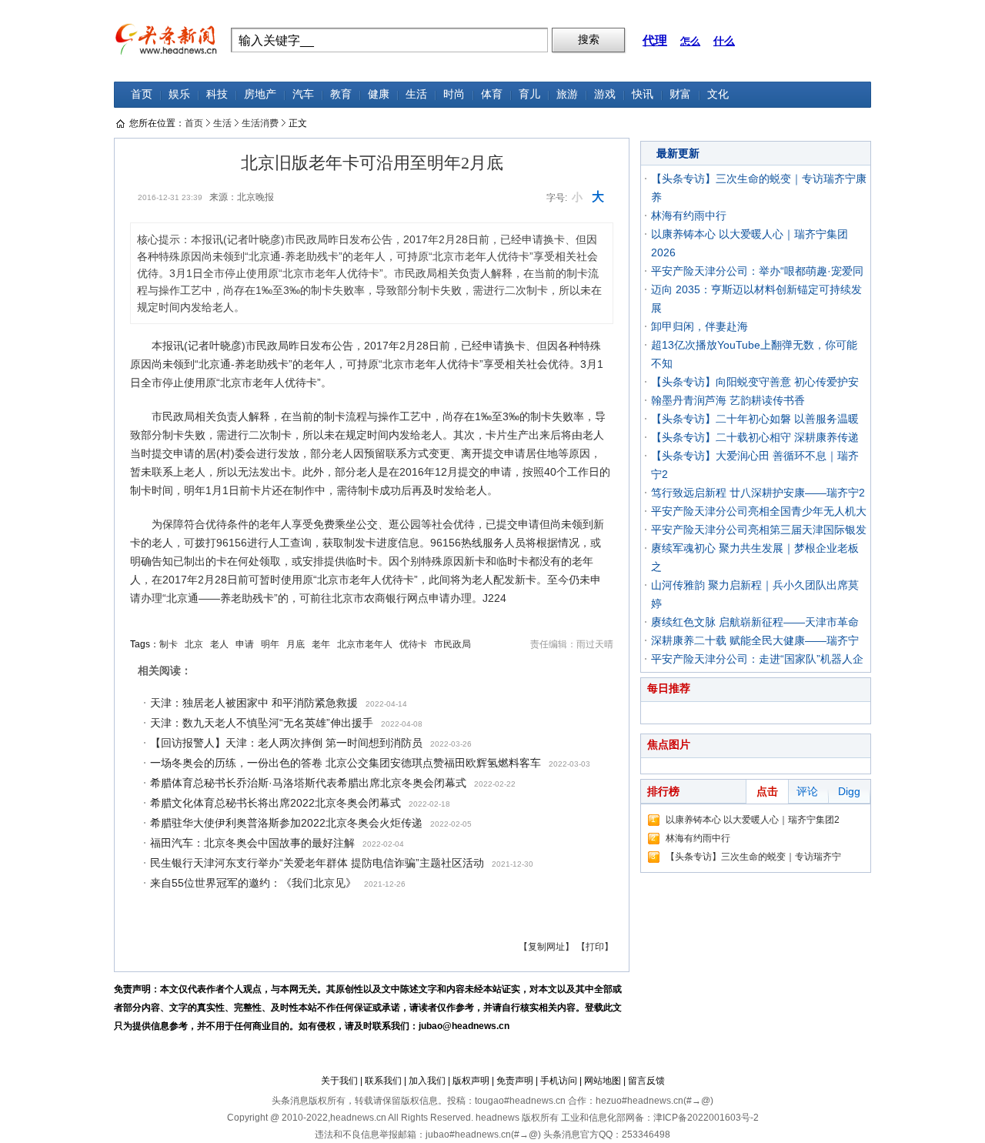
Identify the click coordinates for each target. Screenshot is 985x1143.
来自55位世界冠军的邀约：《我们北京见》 (253, 883)
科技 (217, 94)
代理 (655, 40)
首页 (141, 94)
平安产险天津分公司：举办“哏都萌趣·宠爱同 (757, 271)
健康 (378, 94)
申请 (244, 644)
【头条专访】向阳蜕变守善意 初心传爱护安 (755, 382)
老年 (321, 644)
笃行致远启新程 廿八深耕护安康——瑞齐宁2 (758, 492)
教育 (341, 94)
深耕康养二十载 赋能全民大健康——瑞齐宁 (755, 640)
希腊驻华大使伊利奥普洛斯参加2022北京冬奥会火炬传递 (286, 823)
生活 (416, 94)
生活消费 (260, 123)
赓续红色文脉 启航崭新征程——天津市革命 (755, 622)
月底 (295, 644)
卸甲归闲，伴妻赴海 (699, 326)
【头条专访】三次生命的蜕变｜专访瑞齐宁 (753, 856)
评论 (807, 791)
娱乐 (179, 94)
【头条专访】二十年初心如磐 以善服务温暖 (755, 419)
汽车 (303, 94)
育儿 (529, 94)
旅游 (567, 94)
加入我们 (427, 1080)
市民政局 (452, 644)
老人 (219, 644)
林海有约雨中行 (688, 215)
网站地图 (602, 1080)
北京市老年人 (364, 644)
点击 (767, 791)
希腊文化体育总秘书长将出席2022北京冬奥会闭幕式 (275, 803)
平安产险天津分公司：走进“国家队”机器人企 (757, 659)
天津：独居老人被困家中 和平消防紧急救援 (254, 703)
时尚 (454, 94)
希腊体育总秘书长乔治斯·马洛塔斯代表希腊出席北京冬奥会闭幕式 (308, 783)
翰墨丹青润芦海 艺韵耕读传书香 (728, 400)
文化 (718, 94)
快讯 (642, 94)
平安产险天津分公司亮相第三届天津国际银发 (758, 529)
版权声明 (470, 1080)
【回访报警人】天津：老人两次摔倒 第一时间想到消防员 (286, 743)
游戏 (605, 94)
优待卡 (413, 644)
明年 (270, 644)
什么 (724, 41)
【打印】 (594, 946)
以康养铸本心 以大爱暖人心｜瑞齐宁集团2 (753, 819)
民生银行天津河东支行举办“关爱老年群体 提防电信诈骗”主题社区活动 (317, 863)
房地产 (260, 94)
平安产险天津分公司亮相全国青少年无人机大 (758, 511)
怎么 (690, 41)
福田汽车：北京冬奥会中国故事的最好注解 (252, 843)
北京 (194, 644)
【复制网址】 (546, 946)
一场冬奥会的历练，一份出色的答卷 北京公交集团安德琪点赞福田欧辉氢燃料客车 (345, 763)
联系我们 (383, 1080)
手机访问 (558, 1080)
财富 (680, 94)
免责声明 (514, 1080)
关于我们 (339, 1080)
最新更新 (678, 153)
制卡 (168, 644)
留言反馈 (646, 1080)
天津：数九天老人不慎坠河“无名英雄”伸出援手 (261, 723)
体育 (492, 94)
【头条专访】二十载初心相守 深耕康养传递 (755, 437)
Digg (849, 791)
